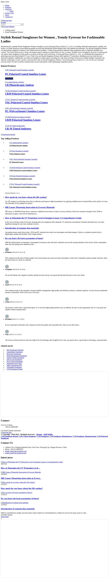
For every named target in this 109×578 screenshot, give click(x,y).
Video (11, 11)
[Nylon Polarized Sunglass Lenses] (22, 176)
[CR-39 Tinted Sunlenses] (15, 126)
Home (7, 5)
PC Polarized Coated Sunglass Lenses (25, 74)
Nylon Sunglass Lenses (17, 154)
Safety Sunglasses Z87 (14, 365)
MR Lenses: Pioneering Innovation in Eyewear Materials (30, 207)
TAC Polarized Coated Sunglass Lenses (26, 102)
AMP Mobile (48, 434)
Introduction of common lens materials (22, 228)
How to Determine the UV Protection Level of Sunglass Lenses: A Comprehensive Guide (43, 218)
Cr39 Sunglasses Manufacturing (84, 436)
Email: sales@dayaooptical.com (16, 451)
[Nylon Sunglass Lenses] (19, 151)
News (7, 15)
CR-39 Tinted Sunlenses (18, 128)
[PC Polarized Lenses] (23, 159)
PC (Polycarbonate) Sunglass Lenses (25, 111)
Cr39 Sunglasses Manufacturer (61, 436)
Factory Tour (9, 13)
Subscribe (17, 431)
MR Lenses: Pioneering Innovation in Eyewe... (21, 478)
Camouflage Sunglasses (15, 352)
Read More (9, 78)
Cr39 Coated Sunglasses (27, 436)
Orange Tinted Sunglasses (15, 358)
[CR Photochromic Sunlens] (14, 82)
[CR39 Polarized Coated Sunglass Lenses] (20, 91)
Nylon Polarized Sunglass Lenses (20, 179)
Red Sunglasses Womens (15, 350)
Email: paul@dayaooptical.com (15, 453)
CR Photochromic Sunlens (19, 85)
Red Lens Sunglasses (14, 354)
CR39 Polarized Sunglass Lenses (22, 119)
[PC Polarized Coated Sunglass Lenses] (19, 70)
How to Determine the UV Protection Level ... (20, 468)
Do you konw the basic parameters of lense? (24, 238)
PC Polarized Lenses (16, 162)
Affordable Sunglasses (14, 367)
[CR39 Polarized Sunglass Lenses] (18, 117)
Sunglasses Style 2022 (14, 363)
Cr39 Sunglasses (43, 436)
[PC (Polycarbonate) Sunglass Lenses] (19, 108)
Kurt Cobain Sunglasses (15, 361)
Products (8, 7)
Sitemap (39, 434)
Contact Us (9, 17)
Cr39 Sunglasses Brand (14, 369)
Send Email (5, 517)
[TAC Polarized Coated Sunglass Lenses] (20, 100)
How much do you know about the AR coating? (26, 197)
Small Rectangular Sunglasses (17, 356)
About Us (8, 9)
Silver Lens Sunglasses (14, 359)
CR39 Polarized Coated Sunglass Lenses (27, 93)
